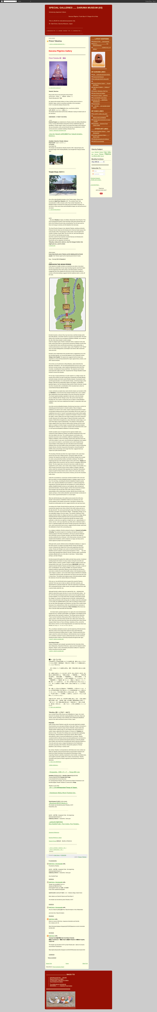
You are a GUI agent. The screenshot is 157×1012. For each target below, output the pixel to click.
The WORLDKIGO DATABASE (58, 984)
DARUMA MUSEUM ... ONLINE (58, 977)
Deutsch (97, 152)
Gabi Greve (52, 919)
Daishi (92, 152)
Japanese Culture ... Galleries (100, 95)
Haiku (109, 152)
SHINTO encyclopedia (98, 141)
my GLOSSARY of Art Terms (100, 97)
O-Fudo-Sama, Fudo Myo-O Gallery (59, 980)
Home (67, 963)
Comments (96, 174)
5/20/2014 (51, 879)
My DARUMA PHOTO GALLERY (101, 79)
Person (80, 857)
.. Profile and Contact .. (95, 179)
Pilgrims (84, 857)
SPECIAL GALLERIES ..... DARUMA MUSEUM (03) (75, 7)
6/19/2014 (51, 904)
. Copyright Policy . (94, 185)
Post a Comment (52, 957)
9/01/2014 (51, 916)
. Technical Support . (95, 178)
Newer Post (49, 963)
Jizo (92, 154)
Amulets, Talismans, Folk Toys (100, 91)
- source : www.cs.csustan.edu (56, 639)
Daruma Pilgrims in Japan (55, 837)
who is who (96, 156)
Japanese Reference (54, 832)
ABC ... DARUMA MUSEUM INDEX (101, 74)
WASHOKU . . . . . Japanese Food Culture (61, 986)
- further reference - (53, 765)
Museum (96, 154)
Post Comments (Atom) (58, 967)
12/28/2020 (51, 954)
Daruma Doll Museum (98, 76)
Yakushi (102, 156)
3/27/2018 (51, 933)
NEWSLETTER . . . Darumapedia (101, 41)
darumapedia (96, 103)
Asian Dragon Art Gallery (99, 93)
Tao (92, 156)
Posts (95, 171)
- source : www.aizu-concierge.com (57, 130)
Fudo (105, 152)
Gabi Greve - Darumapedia (56, 863)
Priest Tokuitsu (55, 41)
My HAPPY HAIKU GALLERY (100, 114)
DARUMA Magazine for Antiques (101, 139)
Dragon (101, 152)
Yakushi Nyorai (52, 841)
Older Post (85, 963)
